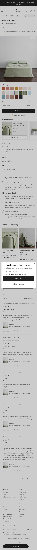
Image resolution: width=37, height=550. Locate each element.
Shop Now (18, 278)
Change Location (18, 284)
